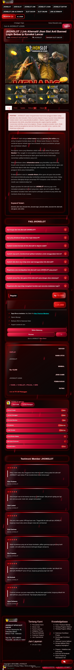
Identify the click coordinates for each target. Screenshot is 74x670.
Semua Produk (36, 410)
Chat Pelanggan (28, 404)
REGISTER (8, 16)
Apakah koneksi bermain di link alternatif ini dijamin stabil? (27, 246)
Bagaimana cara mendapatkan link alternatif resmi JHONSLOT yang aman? (32, 270)
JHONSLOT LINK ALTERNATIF (13, 12)
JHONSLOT (7, 7)
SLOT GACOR (30, 12)
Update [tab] (23, 108)
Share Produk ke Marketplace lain (60, 656)
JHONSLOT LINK (29, 7)
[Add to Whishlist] (61, 334)
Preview (31, 334)
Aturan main (36, 627)
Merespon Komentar (36, 441)
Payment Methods (38, 633)
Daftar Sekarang (37, 330)
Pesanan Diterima (36, 420)
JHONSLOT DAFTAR (60, 7)
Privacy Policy (18, 666)
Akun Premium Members (41, 313)
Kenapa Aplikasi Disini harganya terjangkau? (62, 644)
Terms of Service (30, 666)
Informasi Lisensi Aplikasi (63, 641)
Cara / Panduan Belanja (62, 625)
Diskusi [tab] (32, 108)
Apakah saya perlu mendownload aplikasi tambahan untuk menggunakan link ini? (34, 254)
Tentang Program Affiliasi (63, 629)
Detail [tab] (8, 108)
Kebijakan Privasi (37, 631)
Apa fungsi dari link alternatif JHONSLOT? (21, 230)
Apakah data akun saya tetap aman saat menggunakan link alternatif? (30, 262)
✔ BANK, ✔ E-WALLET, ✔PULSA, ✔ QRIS (24, 385)
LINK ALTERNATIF (56, 12)
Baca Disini (43, 338)
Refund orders (36, 446)
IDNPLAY (13, 352)
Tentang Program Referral (63, 627)
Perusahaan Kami (38, 625)
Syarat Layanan (37, 629)
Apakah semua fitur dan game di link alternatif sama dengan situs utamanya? (33, 278)
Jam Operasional (37, 637)
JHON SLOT (18, 7)
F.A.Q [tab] (15, 108)
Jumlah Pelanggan (36, 415)
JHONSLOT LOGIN (44, 7)
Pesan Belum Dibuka (36, 436)
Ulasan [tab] (43, 108)
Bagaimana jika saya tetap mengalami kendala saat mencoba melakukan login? (33, 286)
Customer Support (38, 635)
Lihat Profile (16, 404)
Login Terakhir (36, 430)
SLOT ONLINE (42, 12)
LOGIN (20, 17)
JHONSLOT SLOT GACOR (19, 37)
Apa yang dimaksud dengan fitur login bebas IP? (23, 238)
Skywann (10, 666)
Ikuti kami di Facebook (62, 653)
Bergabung (36, 425)
